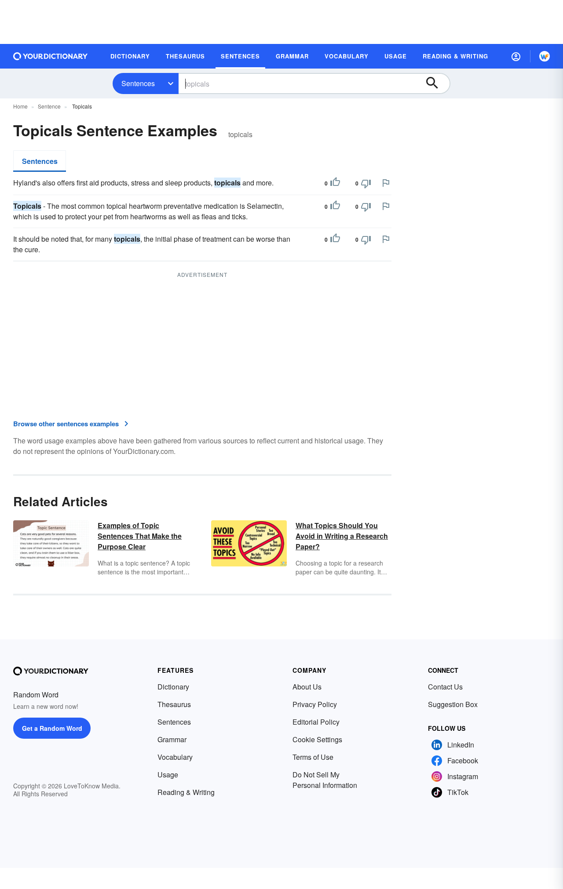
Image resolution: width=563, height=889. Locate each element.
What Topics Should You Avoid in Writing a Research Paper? (342, 536)
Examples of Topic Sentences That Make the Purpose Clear (140, 536)
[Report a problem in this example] (385, 183)
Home (20, 106)
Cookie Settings (317, 739)
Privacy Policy (314, 704)
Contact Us (445, 687)
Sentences (138, 83)
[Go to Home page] (50, 56)
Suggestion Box (453, 704)
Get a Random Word (52, 728)
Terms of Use (312, 757)
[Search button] (436, 83)
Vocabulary (175, 757)
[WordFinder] (544, 56)
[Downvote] (366, 183)
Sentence (49, 106)
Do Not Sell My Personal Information (324, 779)
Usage (167, 774)
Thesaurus (174, 704)
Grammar (171, 739)
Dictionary (173, 687)
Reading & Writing (186, 792)
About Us (307, 687)
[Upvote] (335, 183)
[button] (516, 56)
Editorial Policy (316, 722)
